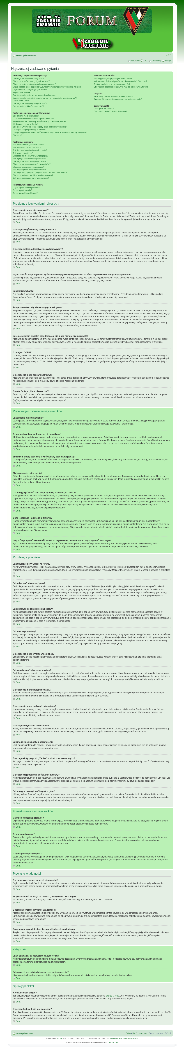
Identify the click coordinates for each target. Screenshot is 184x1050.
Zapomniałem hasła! (21, 92)
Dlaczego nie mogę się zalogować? (28, 78)
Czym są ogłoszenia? (22, 190)
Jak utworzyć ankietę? (23, 153)
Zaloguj (168, 61)
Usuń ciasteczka (139, 1033)
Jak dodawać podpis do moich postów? (30, 150)
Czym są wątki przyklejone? (25, 193)
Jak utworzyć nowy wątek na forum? (29, 145)
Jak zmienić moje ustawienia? (26, 116)
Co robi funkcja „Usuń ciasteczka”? (28, 106)
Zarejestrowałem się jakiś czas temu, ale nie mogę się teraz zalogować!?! (45, 98)
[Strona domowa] (92, 50)
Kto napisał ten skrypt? (104, 109)
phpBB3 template (130, 1038)
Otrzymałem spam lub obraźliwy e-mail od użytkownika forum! (121, 87)
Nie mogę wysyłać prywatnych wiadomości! (113, 78)
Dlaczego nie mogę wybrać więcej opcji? (30, 156)
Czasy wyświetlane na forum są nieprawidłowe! (33, 118)
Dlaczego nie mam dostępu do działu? (29, 161)
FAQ (146, 61)
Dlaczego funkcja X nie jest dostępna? (110, 111)
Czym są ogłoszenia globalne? (26, 187)
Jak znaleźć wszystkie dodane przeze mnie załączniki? (118, 99)
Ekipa (128, 1033)
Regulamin (135, 61)
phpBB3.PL (113, 1042)
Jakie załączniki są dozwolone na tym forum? (113, 96)
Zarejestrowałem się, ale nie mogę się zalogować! (34, 95)
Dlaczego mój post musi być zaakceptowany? (33, 175)
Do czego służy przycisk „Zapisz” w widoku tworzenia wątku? (40, 172)
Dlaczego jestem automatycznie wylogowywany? (34, 84)
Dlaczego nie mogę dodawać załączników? (31, 164)
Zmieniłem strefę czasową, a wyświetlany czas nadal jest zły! (39, 121)
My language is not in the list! (25, 124)
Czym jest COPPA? (21, 101)
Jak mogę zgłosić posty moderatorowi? (30, 170)
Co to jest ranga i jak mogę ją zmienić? (29, 130)
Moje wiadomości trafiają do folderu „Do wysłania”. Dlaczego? (120, 81)
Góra (18, 222)
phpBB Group (112, 996)
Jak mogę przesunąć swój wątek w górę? (31, 178)
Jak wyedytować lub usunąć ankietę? (29, 158)
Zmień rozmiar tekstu (168, 55)
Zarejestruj (156, 61)
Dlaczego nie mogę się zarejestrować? (30, 103)
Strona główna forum (26, 56)
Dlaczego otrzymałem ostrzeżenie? (28, 167)
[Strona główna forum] (92, 34)
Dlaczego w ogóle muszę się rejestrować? (31, 81)
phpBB (60, 1038)
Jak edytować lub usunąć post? (27, 147)
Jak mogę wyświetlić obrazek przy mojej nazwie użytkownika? (40, 127)
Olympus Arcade (115, 1038)
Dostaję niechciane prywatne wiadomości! (112, 84)
